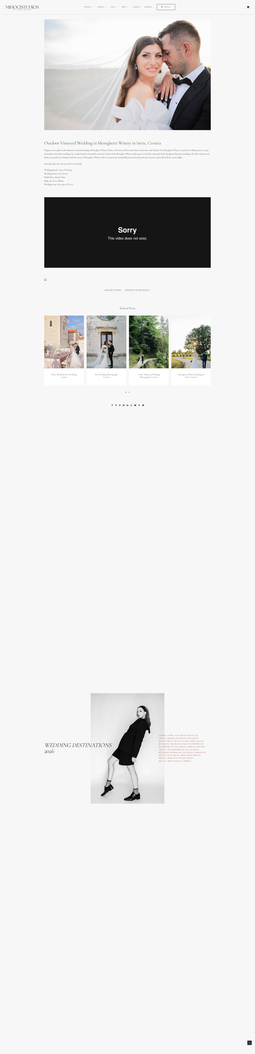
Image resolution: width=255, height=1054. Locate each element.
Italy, (189, 744)
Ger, (186, 741)
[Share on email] (143, 405)
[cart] (248, 7)
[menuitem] (88, 7)
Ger (171, 744)
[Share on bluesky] (135, 405)
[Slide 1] (126, 392)
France (166, 744)
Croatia (170, 741)
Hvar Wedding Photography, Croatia (106, 376)
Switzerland (172, 738)
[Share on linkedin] (127, 405)
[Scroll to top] (249, 1043)
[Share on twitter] (116, 405)
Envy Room (63, 174)
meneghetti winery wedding (137, 290)
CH (165, 741)
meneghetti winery (113, 290)
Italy (189, 738)
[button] (64, 342)
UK (198, 750)
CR (191, 750)
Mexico (170, 758)
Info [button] (113, 7)
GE (194, 750)
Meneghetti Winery (65, 185)
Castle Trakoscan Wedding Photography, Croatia (149, 376)
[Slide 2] (129, 392)
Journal (148, 7)
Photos (87, 7)
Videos (101, 7)
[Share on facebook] (112, 405)
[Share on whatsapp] (131, 405)
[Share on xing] (139, 405)
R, (196, 750)
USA (164, 738)
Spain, (198, 747)
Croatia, (183, 738)
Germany (191, 747)
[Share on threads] (120, 405)
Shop (124, 7)
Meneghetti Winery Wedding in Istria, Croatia (191, 376)
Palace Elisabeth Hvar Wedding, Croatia (64, 376)
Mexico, (183, 755)
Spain (177, 741)
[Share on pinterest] (123, 405)
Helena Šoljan (58, 181)
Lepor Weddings (65, 170)
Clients (136, 7)
